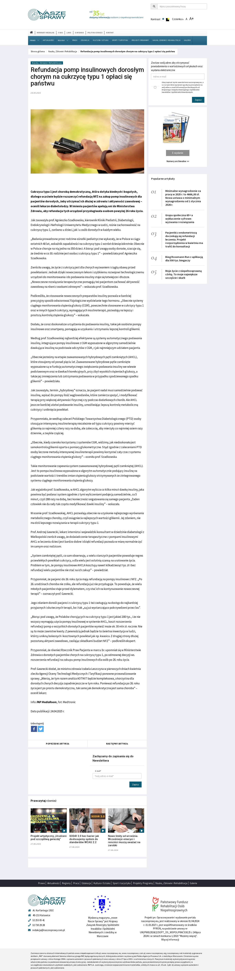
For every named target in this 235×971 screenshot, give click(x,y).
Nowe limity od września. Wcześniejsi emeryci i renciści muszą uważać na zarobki (124, 840)
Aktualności (48, 40)
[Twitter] (41, 729)
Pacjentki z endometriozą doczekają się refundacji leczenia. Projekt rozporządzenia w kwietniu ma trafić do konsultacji (184, 239)
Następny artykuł (117, 743)
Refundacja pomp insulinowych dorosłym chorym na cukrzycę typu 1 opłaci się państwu (128, 51)
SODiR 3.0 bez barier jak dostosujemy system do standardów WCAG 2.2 (84, 839)
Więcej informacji (170, 939)
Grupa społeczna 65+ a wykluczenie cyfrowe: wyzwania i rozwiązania (179, 218)
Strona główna (38, 51)
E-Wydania (79, 33)
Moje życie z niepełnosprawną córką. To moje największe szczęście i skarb (183, 274)
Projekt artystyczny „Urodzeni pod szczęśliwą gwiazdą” (49, 837)
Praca (74, 40)
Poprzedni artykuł (58, 743)
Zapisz (135, 784)
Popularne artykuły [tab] (163, 178)
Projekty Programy (140, 40)
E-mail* (98, 771)
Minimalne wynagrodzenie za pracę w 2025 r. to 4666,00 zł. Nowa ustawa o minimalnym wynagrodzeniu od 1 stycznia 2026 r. (183, 197)
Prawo (33, 40)
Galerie (187, 40)
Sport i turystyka (120, 40)
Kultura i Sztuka (100, 40)
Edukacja (85, 40)
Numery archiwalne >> (178, 161)
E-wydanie (177, 152)
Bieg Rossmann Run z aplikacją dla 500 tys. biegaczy (184, 258)
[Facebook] (34, 729)
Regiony (61, 40)
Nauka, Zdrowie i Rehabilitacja (166, 40)
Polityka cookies (95, 33)
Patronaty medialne (45, 33)
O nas (60, 33)
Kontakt (110, 33)
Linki (69, 33)
